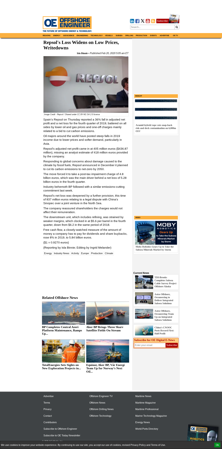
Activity (75, 253)
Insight (138, 96)
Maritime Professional (147, 409)
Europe (85, 253)
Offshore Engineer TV (101, 396)
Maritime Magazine (145, 402)
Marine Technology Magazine (151, 416)
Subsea (119, 35)
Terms (46, 402)
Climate (109, 253)
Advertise (164, 35)
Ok (217, 445)
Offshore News (97, 402)
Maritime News (143, 396)
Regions (46, 35)
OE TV (175, 35)
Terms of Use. (158, 445)
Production (141, 35)
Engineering (82, 35)
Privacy (47, 409)
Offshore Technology (100, 416)
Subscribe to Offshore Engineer (60, 429)
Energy (56, 35)
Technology (97, 35)
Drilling (129, 35)
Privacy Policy (138, 445)
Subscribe (162, 21)
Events (153, 35)
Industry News (61, 253)
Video (137, 217)
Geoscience (68, 35)
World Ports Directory (146, 429)
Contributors (50, 422)
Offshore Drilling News (101, 409)
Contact (47, 416)
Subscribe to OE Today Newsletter (61, 435)
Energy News (142, 422)
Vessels (109, 35)
